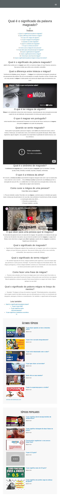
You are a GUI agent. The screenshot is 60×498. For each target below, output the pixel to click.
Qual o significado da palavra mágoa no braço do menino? (31, 58)
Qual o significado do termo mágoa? (31, 53)
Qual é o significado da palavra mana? (17, 304)
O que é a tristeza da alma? (30, 45)
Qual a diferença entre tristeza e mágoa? (31, 35)
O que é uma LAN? (17, 306)
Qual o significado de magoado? (31, 51)
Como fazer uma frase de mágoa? (31, 56)
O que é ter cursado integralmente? (37, 339)
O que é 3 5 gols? (31, 452)
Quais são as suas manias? (34, 375)
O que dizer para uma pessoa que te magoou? (30, 49)
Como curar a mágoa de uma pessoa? (30, 47)
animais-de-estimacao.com (13, 399)
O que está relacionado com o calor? (37, 351)
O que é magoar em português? (30, 39)
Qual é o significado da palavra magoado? (30, 33)
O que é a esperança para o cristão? (37, 387)
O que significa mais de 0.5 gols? (36, 468)
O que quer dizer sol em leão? (35, 363)
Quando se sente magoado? (30, 41)
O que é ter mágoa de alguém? (30, 37)
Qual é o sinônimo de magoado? (31, 43)
